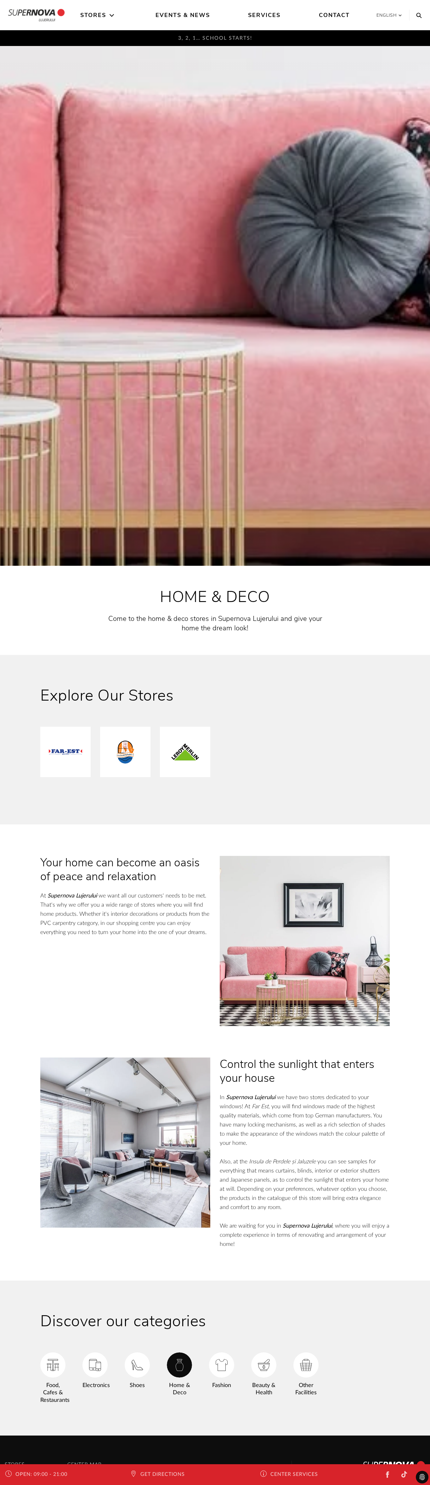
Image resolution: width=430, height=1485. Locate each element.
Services (264, 15)
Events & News (183, 15)
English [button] (386, 15)
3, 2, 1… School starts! (215, 38)
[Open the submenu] (112, 15)
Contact (334, 15)
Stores (93, 15)
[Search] (417, 15)
